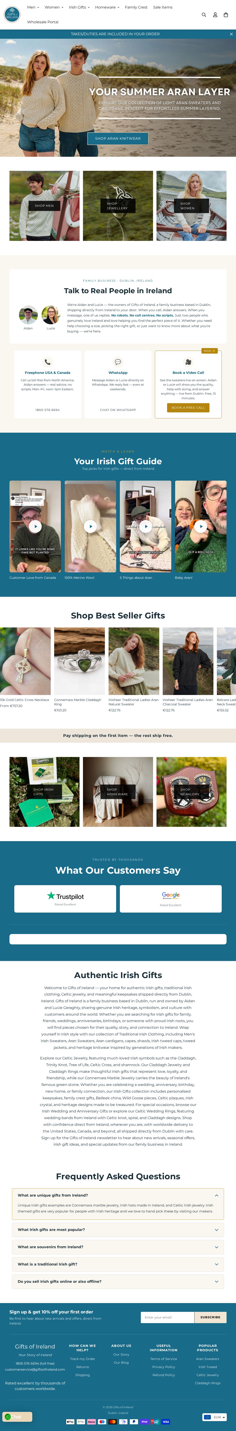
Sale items (162, 7)
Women (52, 7)
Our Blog (121, 1362)
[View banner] (118, 98)
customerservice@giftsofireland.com (35, 1369)
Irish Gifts (77, 7)
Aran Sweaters (207, 1359)
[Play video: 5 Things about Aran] (145, 526)
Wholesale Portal (42, 22)
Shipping (82, 1375)
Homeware (105, 7)
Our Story (121, 1354)
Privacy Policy (163, 1367)
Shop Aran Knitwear (118, 138)
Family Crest (136, 7)
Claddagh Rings (208, 1383)
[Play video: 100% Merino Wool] (90, 526)
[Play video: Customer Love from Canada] (35, 526)
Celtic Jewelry (208, 1375)
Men (31, 7)
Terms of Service (163, 1359)
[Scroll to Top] (227, 1406)
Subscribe (211, 1317)
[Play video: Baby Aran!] (201, 526)
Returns (82, 1367)
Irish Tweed (208, 1367)
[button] (226, 14)
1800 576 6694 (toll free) (35, 1363)
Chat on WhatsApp (118, 410)
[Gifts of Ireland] (12, 14)
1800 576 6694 (47, 410)
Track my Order (82, 1359)
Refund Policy (164, 1375)
